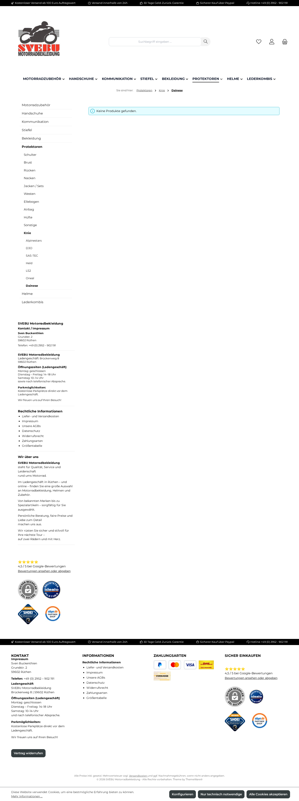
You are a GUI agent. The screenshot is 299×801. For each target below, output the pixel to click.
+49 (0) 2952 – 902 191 (42, 345)
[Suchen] (206, 41)
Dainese (32, 286)
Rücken (29, 170)
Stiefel (27, 130)
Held (29, 263)
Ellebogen (31, 202)
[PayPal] (160, 664)
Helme (27, 294)
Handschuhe (32, 113)
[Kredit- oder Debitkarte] (182, 664)
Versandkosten (138, 775)
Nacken (29, 178)
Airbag (29, 209)
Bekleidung (31, 138)
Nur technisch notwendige (221, 794)
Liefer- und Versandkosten (40, 416)
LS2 (28, 270)
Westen (29, 194)
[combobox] (155, 41)
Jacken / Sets (34, 186)
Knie (27, 233)
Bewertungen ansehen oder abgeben (44, 571)
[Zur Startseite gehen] (39, 41)
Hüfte (28, 217)
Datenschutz (31, 431)
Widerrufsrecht (33, 436)
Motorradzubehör (36, 105)
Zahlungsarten (32, 441)
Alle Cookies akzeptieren (268, 794)
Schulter (30, 155)
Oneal (30, 278)
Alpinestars (34, 240)
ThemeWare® (194, 779)
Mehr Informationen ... (27, 796)
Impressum (30, 421)
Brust (28, 162)
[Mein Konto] (271, 42)
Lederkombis (32, 302)
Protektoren (32, 147)
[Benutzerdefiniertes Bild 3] (54, 616)
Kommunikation (35, 122)
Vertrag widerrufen (28, 753)
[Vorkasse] (162, 676)
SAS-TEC (32, 255)
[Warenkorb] (283, 42)
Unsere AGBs (31, 426)
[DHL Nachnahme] (206, 664)
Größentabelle (32, 446)
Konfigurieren (182, 794)
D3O (29, 248)
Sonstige (30, 225)
